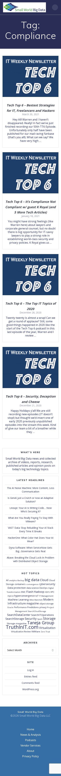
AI (7, 580)
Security (31, 619)
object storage (46, 603)
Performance (20, 607)
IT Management (46, 596)
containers (20, 584)
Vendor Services (30, 745)
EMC (23, 591)
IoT (36, 595)
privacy (42, 607)
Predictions (33, 607)
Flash (29, 592)
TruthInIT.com (22, 627)
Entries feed (30, 676)
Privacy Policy (30, 756)
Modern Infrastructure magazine (30, 601)
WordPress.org (30, 689)
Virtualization (47, 628)
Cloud (44, 580)
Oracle (10, 607)
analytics (13, 580)
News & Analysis (30, 735)
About (30, 751)
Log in (30, 670)
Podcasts (30, 740)
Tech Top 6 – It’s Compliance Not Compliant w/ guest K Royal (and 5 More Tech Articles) (30, 206)
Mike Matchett (36, 600)
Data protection (16, 587)
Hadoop (39, 592)
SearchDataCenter (18, 615)
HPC (52, 592)
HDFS (47, 592)
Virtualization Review (21, 631)
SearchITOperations (42, 615)
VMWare (35, 631)
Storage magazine (16, 623)
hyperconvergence (24, 595)
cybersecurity (47, 584)
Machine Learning (18, 599)
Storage (49, 618)
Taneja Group (40, 622)
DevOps (43, 587)
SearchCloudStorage (37, 611)
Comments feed (30, 682)
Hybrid (11, 596)
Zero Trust (45, 632)
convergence (32, 584)
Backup (20, 580)
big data (32, 579)
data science (32, 588)
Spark (39, 619)
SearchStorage (14, 619)
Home (30, 729)
